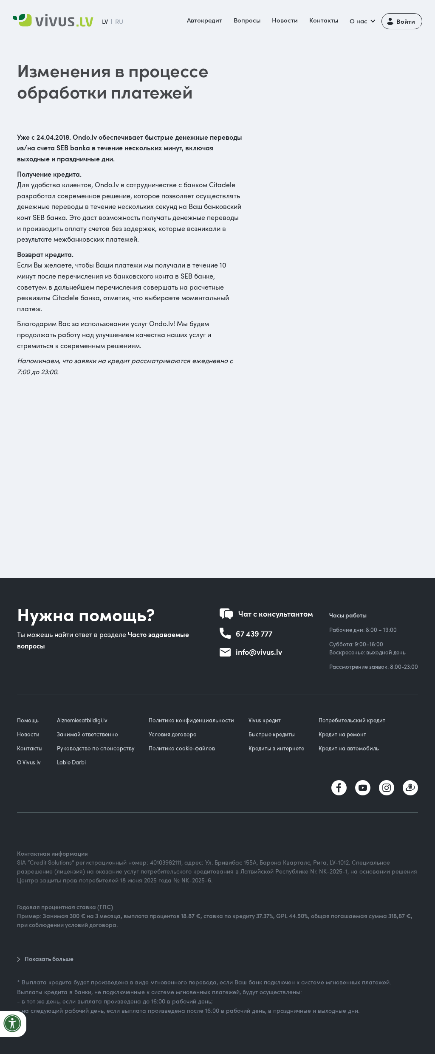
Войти (405, 21)
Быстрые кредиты (272, 734)
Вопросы (247, 20)
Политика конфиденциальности (191, 720)
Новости (285, 20)
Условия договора (173, 734)
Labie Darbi (71, 762)
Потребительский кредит (352, 720)
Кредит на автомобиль (349, 748)
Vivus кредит (265, 720)
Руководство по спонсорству (96, 748)
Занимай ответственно (87, 734)
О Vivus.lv (29, 762)
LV (105, 21)
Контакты (323, 20)
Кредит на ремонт (342, 734)
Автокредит (204, 20)
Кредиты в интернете (276, 748)
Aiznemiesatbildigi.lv (82, 720)
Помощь (28, 720)
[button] (361, 21)
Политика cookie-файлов (182, 748)
